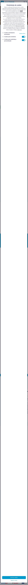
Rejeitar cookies (14, 580)
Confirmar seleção (14, 577)
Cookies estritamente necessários (9, 33)
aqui (21, 11)
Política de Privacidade (19, 25)
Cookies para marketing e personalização (10, 40)
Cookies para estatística (10, 36)
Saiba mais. (19, 29)
